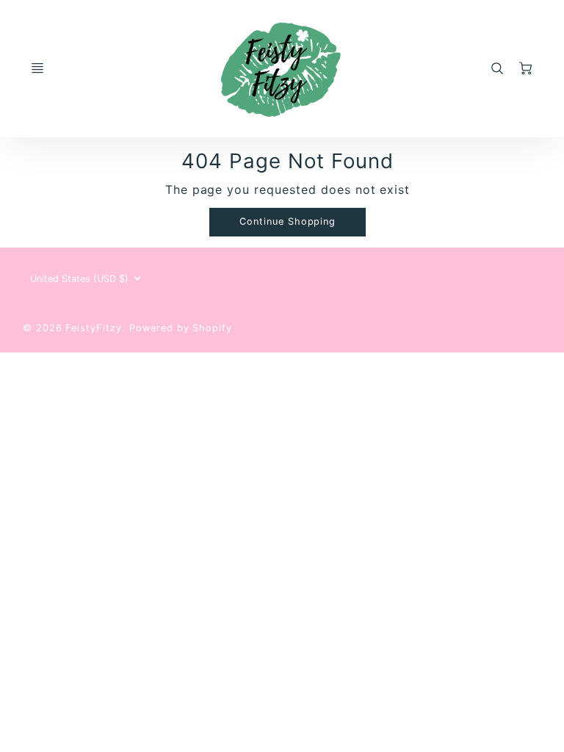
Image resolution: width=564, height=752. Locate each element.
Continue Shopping (287, 221)
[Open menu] (37, 68)
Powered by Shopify (180, 327)
